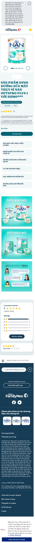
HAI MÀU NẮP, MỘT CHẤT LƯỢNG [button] (13, 144)
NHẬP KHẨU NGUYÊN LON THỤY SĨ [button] (13, 152)
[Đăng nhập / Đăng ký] (30, 30)
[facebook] (14, 402)
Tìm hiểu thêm (10, 24)
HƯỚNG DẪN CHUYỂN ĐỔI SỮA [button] (13, 184)
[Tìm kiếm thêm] (25, 30)
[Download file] (14, 76)
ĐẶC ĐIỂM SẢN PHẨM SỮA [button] (13, 176)
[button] (17, 144)
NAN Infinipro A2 (16, 421)
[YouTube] (20, 402)
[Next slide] (28, 68)
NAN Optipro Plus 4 (7, 421)
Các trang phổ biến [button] (7, 433)
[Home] (13, 30)
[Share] (19, 76)
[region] (17, 530)
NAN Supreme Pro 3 (25, 421)
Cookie (3, 511)
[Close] (29, 3)
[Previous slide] (5, 68)
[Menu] (3, 30)
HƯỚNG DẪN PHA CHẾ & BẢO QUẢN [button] (14, 160)
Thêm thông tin (16, 535)
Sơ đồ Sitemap (6, 507)
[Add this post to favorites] (16, 76)
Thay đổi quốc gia (15, 385)
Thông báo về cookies (8, 503)
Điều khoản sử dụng (8, 499)
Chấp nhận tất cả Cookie (16, 539)
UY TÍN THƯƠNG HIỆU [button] (11, 168)
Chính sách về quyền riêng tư (11, 495)
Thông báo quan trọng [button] (8, 437)
